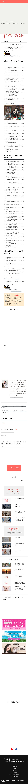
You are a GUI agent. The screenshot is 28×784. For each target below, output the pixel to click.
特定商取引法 (15, 776)
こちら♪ (11, 295)
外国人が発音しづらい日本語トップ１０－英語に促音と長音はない (20, 564)
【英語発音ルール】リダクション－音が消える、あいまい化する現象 (20, 588)
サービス (15, 770)
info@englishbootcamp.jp (11, 304)
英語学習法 (17, 537)
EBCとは (15, 766)
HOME (3, 21)
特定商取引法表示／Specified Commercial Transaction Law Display (20, 582)
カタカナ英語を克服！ (20, 498)
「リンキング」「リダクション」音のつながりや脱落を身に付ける (20, 519)
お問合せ (15, 772)
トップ (14, 765)
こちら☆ (18, 298)
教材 (15, 768)
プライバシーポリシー (14, 774)
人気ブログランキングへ (16, 56)
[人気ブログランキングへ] (7, 53)
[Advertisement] (14, 19)
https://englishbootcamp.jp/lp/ (16, 397)
